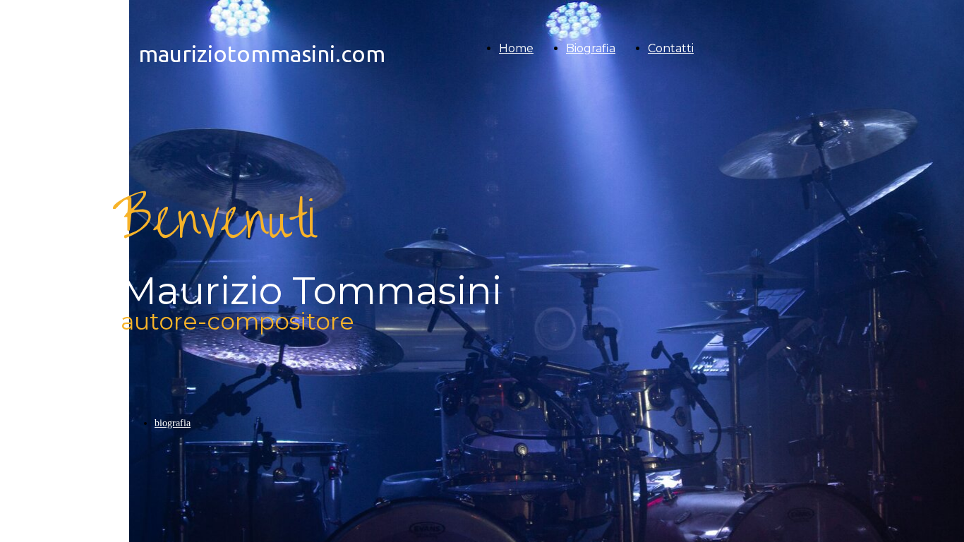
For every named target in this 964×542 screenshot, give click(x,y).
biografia (173, 423)
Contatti (671, 48)
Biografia (590, 48)
